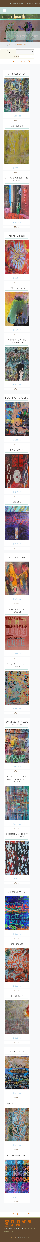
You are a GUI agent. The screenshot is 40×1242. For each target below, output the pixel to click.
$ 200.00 (17, 168)
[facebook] (12, 1222)
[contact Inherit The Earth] (7, 1222)
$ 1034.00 (17, 1197)
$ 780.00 (17, 708)
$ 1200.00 (17, 879)
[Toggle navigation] (5, 10)
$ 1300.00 (16, 116)
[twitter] (24, 1222)
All (29, 61)
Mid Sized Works (23, 45)
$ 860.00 (17, 544)
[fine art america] (29, 1222)
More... (16, 120)
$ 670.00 (17, 934)
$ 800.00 (17, 1093)
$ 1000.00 (17, 766)
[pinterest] (12, 1225)
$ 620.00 (17, 440)
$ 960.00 (17, 492)
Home (4, 45)
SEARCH (16, 56)
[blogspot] (18, 1222)
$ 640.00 (17, 222)
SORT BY (12, 51)
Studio (11, 45)
